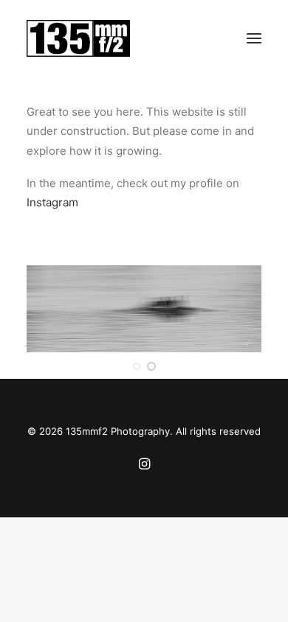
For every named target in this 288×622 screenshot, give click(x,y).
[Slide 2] (151, 366)
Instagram (52, 202)
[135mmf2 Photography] (78, 38)
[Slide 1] (136, 366)
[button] (254, 38)
